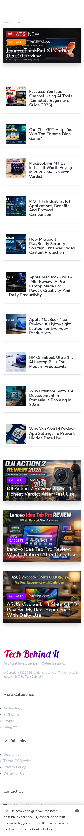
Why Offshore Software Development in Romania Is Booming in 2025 (51, 397)
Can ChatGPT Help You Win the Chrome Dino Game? (50, 134)
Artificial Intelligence (20, 663)
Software (11, 714)
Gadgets (16, 42)
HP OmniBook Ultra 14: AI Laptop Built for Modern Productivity (51, 362)
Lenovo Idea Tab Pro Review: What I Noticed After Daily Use (42, 552)
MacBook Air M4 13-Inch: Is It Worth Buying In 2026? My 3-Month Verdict (50, 170)
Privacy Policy (14, 767)
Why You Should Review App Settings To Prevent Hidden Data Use (52, 433)
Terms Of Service (17, 760)
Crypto (8, 720)
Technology (12, 708)
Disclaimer (12, 754)
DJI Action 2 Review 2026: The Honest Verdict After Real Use (41, 491)
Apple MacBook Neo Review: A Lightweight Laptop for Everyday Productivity (50, 326)
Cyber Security (53, 663)
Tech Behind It (34, 677)
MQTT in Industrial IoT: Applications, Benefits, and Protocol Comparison (50, 208)
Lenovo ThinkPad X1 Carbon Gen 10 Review (39, 53)
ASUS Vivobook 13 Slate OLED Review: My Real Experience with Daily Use (42, 610)
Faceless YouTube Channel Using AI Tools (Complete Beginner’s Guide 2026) (50, 98)
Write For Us (13, 773)
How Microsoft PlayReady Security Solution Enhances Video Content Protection (52, 245)
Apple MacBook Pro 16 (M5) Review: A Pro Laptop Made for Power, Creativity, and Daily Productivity (40, 286)
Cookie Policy (42, 829)
